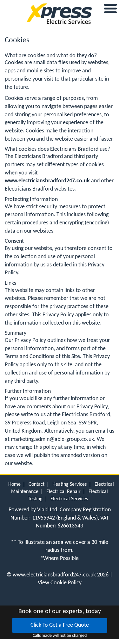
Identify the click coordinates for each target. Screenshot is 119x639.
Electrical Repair (63, 491)
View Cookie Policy (60, 583)
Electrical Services (69, 499)
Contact (36, 484)
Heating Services (69, 484)
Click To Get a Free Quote (59, 625)
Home (14, 484)
